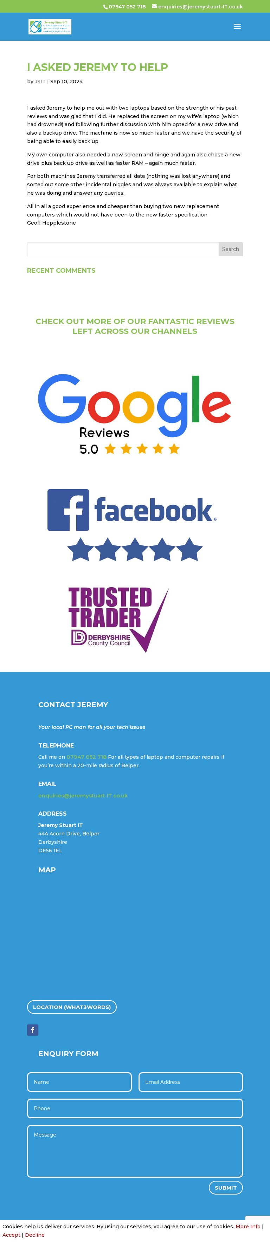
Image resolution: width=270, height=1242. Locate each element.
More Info (248, 1226)
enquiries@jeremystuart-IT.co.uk (83, 795)
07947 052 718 (127, 7)
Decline (35, 1235)
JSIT (40, 81)
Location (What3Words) (72, 1007)
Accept (11, 1235)
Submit (226, 1187)
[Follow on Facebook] (32, 1030)
